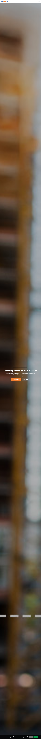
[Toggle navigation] (39, 1)
